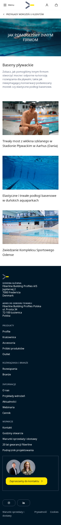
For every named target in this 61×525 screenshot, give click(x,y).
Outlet (6, 354)
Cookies (54, 511)
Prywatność (40, 511)
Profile (6, 331)
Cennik (7, 413)
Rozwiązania (10, 368)
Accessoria (9, 343)
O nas (6, 390)
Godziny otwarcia (13, 433)
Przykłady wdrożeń (14, 396)
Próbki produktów (13, 348)
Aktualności (9, 401)
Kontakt (7, 427)
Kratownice (9, 337)
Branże (7, 374)
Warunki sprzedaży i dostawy (20, 439)
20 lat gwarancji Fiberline (17, 444)
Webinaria (9, 407)
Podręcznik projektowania (18, 450)
